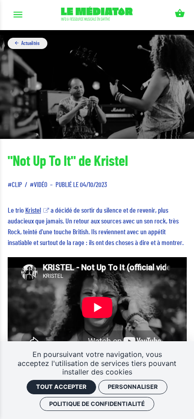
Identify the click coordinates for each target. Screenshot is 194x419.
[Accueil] (97, 15)
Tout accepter (61, 386)
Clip (17, 185)
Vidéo (40, 185)
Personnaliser (133, 386)
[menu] (18, 15)
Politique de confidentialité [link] (97, 403)
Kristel (33, 210)
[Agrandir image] (97, 84)
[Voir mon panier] (180, 15)
